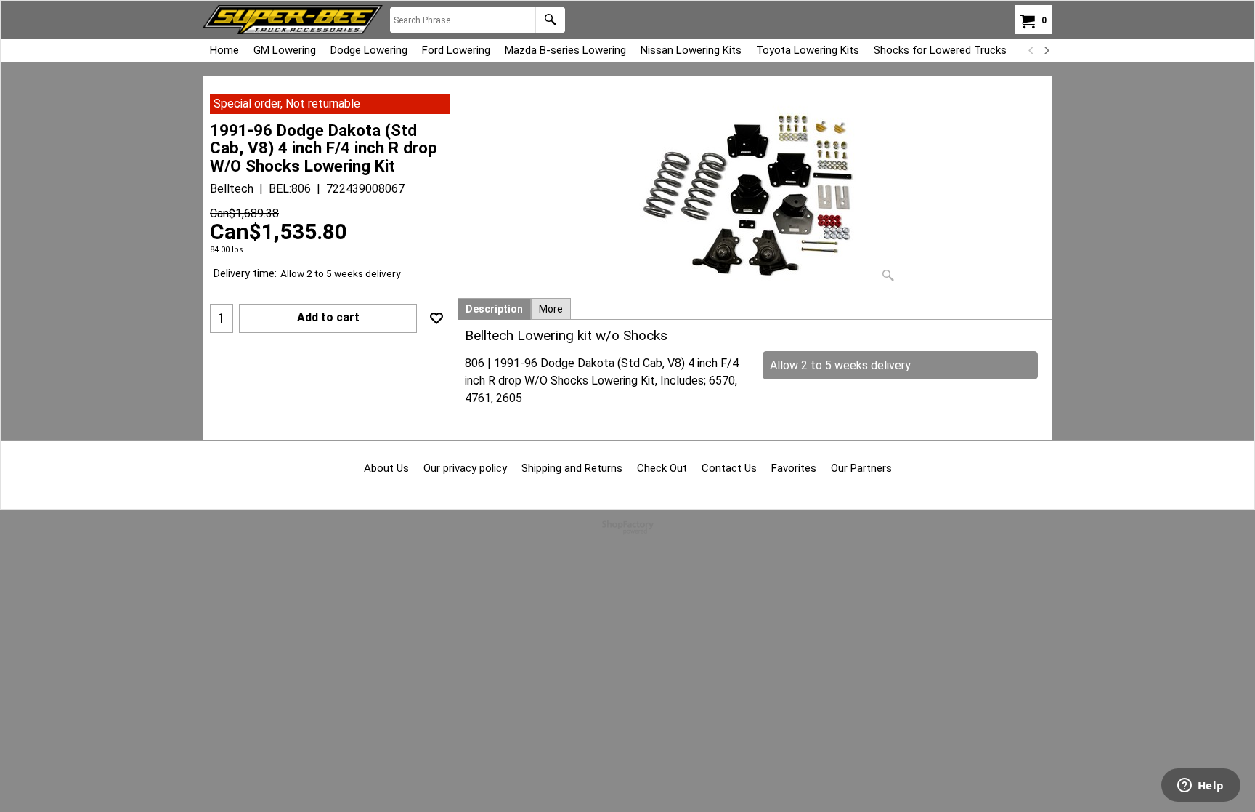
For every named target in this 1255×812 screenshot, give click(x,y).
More (551, 309)
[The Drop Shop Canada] (293, 19)
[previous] (1031, 50)
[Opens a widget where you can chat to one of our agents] (1200, 786)
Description (494, 309)
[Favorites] (436, 318)
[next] (1045, 50)
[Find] (550, 20)
